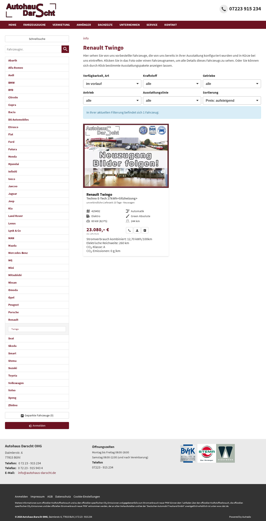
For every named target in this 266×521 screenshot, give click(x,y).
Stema (12, 361)
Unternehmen (129, 25)
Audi (11, 75)
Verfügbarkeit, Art (96, 75)
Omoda (13, 290)
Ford (11, 142)
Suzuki (12, 368)
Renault (13, 320)
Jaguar (12, 194)
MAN (11, 238)
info (86, 38)
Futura (12, 149)
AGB (50, 496)
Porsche (13, 312)
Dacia (11, 112)
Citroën (13, 97)
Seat (11, 338)
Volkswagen (16, 383)
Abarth (12, 60)
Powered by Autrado (240, 516)
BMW (11, 82)
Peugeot (13, 305)
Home (12, 25)
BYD (10, 90)
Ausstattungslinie (155, 92)
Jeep (11, 201)
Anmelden (21, 496)
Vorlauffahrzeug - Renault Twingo (126, 190)
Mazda (12, 245)
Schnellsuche (37, 39)
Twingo (15, 329)
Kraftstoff (150, 75)
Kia (10, 208)
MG (10, 260)
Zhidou (12, 405)
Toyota (12, 375)
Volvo (12, 390)
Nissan (12, 282)
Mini (11, 268)
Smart (12, 353)
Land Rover (15, 216)
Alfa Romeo (15, 68)
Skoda (12, 346)
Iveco (11, 179)
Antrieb (88, 92)
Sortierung (210, 92)
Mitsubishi (15, 275)
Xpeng (12, 398)
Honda (12, 156)
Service (152, 25)
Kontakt (170, 25)
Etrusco (13, 127)
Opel (11, 297)
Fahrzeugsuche (34, 25)
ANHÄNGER (84, 25)
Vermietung (61, 25)
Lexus (12, 223)
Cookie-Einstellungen (87, 496)
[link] (129, 230)
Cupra (12, 105)
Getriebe (209, 75)
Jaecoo (12, 186)
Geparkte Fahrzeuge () (39, 415)
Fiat (10, 134)
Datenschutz (63, 496)
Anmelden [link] (39, 425)
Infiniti (12, 171)
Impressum (38, 496)
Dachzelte (105, 25)
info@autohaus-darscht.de (37, 473)
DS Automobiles (18, 119)
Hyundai (13, 164)
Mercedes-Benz (18, 253)
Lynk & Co (14, 230)
